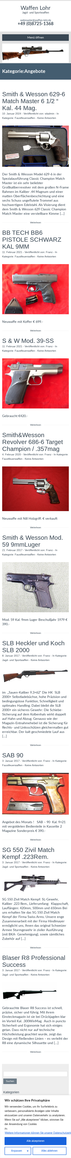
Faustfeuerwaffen (25, 117)
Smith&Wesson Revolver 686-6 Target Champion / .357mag (32, 441)
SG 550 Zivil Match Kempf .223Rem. (28, 853)
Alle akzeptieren (35, 1141)
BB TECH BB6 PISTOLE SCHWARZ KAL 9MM (31, 239)
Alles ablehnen (49, 1151)
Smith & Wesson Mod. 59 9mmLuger (32, 541)
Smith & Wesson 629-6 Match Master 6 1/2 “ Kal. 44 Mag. (33, 101)
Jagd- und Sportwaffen (15, 660)
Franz (49, 252)
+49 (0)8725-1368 (36, 24)
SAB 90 (12, 755)
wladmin (49, 113)
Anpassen (16, 1151)
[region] (35, 1126)
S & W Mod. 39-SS (28, 340)
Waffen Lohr (35, 8)
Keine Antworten (46, 117)
